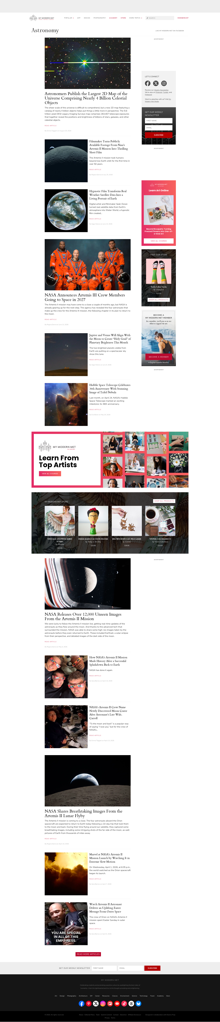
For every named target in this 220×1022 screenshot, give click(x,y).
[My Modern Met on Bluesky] (138, 1003)
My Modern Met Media (158, 100)
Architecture (83, 996)
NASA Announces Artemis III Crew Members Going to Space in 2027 (85, 297)
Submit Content (106, 1015)
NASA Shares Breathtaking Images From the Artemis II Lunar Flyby (83, 813)
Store (123, 18)
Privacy (107, 1018)
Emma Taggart (52, 131)
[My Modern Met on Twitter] (96, 1003)
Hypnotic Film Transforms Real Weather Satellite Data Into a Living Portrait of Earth (107, 194)
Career (97, 996)
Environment (124, 996)
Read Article (50, 126)
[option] (113, 487)
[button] (135, 18)
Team (98, 1015)
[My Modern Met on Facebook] (81, 1003)
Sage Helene (96, 224)
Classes (115, 996)
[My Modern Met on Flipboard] (110, 1003)
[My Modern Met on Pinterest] (89, 1003)
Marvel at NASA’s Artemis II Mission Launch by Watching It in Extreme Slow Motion (109, 858)
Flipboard (148, 95)
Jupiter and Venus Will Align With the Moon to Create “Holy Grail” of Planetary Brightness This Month (110, 338)
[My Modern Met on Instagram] (103, 1003)
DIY (91, 996)
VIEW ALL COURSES (159, 241)
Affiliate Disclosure (134, 1015)
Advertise (123, 1015)
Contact (116, 1015)
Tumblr (165, 92)
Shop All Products (158, 300)
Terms (113, 1018)
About (81, 1015)
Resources (106, 996)
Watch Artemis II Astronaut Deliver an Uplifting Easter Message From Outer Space (105, 907)
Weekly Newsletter (161, 90)
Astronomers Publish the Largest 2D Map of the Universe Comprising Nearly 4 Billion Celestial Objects (86, 98)
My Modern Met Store (56, 501)
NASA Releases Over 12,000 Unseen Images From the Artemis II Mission (83, 616)
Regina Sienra (96, 175)
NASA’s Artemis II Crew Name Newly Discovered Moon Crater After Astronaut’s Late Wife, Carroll (108, 712)
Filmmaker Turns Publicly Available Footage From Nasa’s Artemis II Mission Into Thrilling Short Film (108, 146)
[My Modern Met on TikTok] (124, 1003)
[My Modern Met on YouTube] (117, 1003)
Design (87, 18)
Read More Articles (88, 954)
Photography (100, 18)
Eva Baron (95, 415)
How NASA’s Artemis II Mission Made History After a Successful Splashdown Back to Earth (108, 661)
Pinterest (159, 92)
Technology (144, 996)
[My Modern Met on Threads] (131, 1003)
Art (79, 18)
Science (134, 996)
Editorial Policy (90, 1015)
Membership (183, 18)
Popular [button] (68, 18)
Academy (113, 18)
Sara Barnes (96, 681)
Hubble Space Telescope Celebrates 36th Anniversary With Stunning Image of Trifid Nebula (109, 388)
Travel (152, 996)
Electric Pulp (171, 1015)
